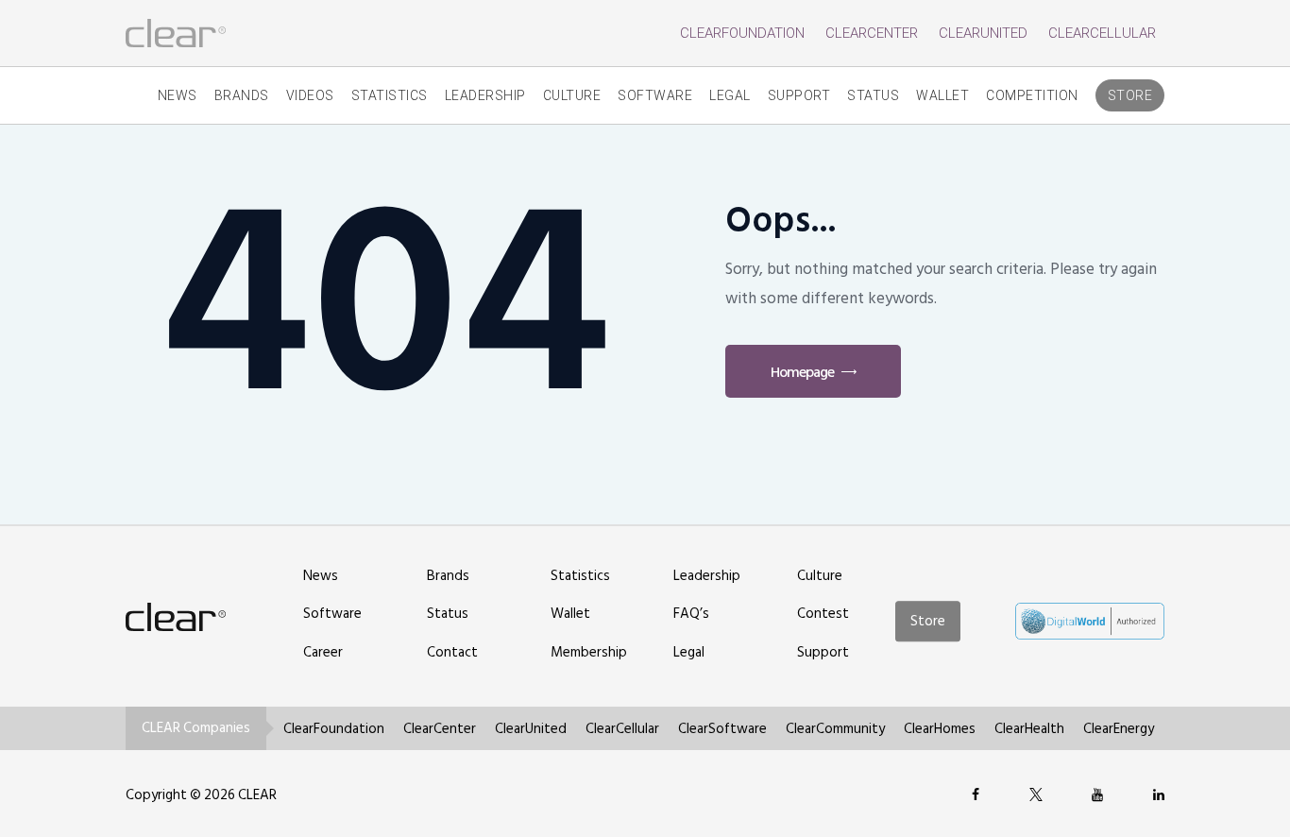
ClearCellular (1102, 33)
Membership (589, 652)
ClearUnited (983, 33)
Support (799, 95)
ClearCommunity (835, 729)
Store (1130, 95)
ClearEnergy (1118, 729)
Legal (730, 95)
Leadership (485, 95)
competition (1032, 95)
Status (873, 95)
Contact (452, 652)
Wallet (942, 95)
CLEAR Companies (196, 728)
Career (323, 652)
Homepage (802, 372)
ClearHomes (940, 729)
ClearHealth (1029, 729)
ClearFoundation (742, 33)
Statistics (389, 95)
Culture (572, 95)
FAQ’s (691, 613)
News (177, 95)
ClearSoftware (722, 729)
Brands (241, 95)
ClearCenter (871, 33)
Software (655, 95)
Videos (310, 95)
